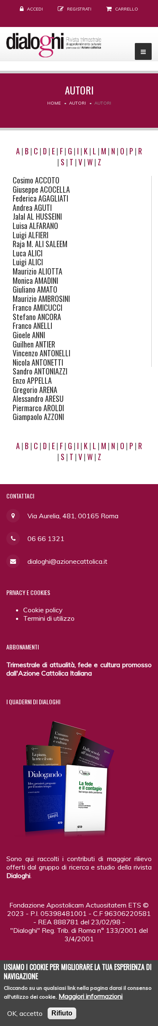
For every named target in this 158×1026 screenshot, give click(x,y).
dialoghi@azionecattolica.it (67, 561)
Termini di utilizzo (49, 618)
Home (54, 103)
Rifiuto (61, 1013)
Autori (77, 103)
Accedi (35, 9)
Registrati (79, 9)
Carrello (126, 9)
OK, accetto (25, 1013)
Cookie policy (43, 610)
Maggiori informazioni (91, 996)
